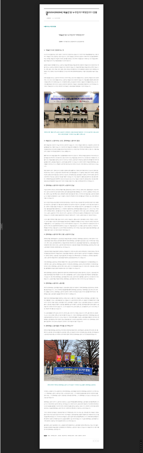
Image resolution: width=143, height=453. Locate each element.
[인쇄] (141, 451)
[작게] (141, 445)
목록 (1, 226)
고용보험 (59, 435)
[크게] (141, 443)
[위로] (141, 447)
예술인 (49, 435)
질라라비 (84, 435)
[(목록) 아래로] (141, 449)
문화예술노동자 (54, 435)
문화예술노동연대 (71, 435)
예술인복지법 (64, 435)
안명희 (76, 435)
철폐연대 (80, 435)
